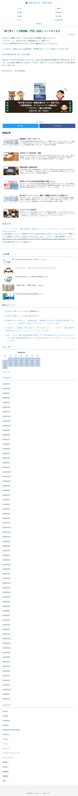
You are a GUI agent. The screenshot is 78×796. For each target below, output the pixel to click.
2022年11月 (7, 588)
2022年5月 (6, 615)
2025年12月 (7, 416)
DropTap (5, 725)
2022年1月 (6, 634)
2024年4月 (6, 509)
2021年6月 (6, 666)
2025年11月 (7, 421)
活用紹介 (6, 776)
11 (26, 361)
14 (5, 363)
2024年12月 (7, 472)
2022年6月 (6, 611)
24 (21, 365)
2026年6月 (6, 388)
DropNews (6, 720)
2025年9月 (6, 430)
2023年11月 (7, 532)
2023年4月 (6, 564)
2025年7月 (6, 439)
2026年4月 (6, 398)
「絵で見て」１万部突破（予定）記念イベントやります (25, 328)
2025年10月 (7, 426)
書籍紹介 (6, 762)
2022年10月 (7, 592)
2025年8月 (6, 435)
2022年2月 (6, 629)
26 (32, 365)
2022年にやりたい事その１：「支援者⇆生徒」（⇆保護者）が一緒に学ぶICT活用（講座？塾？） (39, 320)
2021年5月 (6, 671)
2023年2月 (6, 574)
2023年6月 (6, 555)
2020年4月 (6, 699)
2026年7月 (6, 384)
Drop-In (5, 711)
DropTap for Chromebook (11, 730)
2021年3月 (6, 680)
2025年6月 (6, 444)
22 (10, 365)
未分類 (5, 767)
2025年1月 (6, 467)
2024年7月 (6, 495)
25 (26, 365)
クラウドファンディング (11, 753)
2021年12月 (7, 638)
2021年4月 (6, 676)
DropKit (5, 716)
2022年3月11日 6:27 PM (9, 231)
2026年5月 (6, 393)
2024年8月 (6, 490)
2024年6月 (6, 500)
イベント (6, 744)
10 (21, 361)
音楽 (4, 781)
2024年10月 (7, 481)
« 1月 (4, 372)
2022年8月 (6, 601)
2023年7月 (6, 550)
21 (5, 365)
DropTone (6, 734)
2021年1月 (6, 685)
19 (32, 363)
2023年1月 (6, 578)
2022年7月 (6, 606)
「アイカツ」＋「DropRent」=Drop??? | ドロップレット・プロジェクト (31, 323)
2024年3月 (6, 513)
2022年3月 (6, 625)
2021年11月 (7, 643)
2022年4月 (6, 620)
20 (37, 363)
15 (10, 363)
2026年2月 (6, 407)
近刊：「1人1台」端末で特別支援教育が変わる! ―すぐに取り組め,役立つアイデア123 (35, 335)
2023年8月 (6, 546)
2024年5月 (6, 504)
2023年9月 (6, 541)
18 (26, 363)
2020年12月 (7, 689)
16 (16, 363)
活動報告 (6, 771)
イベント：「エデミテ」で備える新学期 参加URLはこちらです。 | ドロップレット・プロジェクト (36, 229)
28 (5, 367)
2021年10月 (7, 648)
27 (37, 365)
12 (32, 361)
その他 (5, 739)
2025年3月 (6, 458)
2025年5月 (6, 449)
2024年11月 (7, 476)
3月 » (9, 372)
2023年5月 (6, 560)
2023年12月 (7, 527)
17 (21, 363)
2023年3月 (6, 569)
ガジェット (6, 748)
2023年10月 (7, 537)
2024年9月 (6, 486)
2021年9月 (6, 652)
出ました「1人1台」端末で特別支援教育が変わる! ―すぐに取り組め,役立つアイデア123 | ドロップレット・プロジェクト (41, 337)
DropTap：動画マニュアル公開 (16, 311)
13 (37, 361)
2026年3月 (6, 402)
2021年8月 (6, 657)
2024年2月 (6, 518)
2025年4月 (6, 453)
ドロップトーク (8, 757)
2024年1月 (6, 523)
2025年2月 (6, 463)
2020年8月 (6, 694)
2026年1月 (6, 412)
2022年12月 (7, 583)
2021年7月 (6, 662)
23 (16, 365)
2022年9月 (6, 597)
